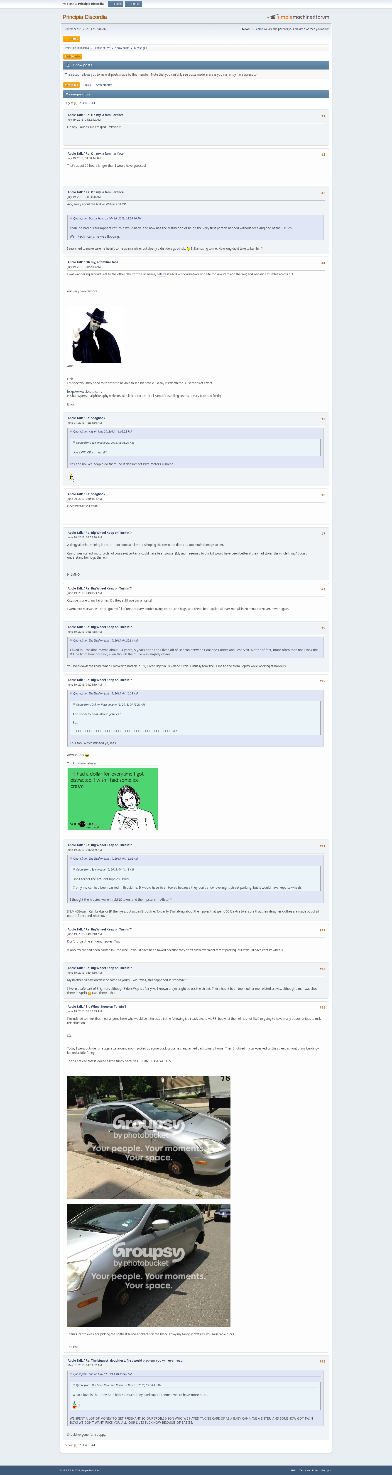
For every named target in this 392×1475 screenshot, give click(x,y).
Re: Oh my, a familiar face (105, 115)
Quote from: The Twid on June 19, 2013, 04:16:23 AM (105, 693)
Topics (87, 85)
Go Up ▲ (326, 1470)
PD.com (257, 29)
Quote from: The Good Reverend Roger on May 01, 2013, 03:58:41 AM (118, 1385)
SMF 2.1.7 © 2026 (70, 1470)
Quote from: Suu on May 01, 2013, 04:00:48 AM (102, 1374)
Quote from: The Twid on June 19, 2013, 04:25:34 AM (105, 640)
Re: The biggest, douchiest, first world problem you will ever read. (134, 1360)
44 (93, 103)
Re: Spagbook (95, 418)
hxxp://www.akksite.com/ (84, 392)
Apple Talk (75, 115)
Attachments (104, 85)
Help (293, 1470)
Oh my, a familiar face (102, 262)
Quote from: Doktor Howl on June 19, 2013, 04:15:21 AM (110, 704)
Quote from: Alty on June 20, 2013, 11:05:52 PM (102, 431)
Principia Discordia (85, 17)
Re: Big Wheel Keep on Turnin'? (109, 533)
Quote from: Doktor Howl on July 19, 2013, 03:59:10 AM (107, 218)
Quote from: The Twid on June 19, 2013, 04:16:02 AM (105, 859)
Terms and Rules (308, 1470)
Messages (71, 85)
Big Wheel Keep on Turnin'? (106, 1007)
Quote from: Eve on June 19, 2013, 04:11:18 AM (105, 869)
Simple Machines (90, 1470)
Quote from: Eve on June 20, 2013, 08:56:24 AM (105, 443)
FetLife (162, 274)
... (89, 103)
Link (70, 379)
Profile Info (72, 56)
